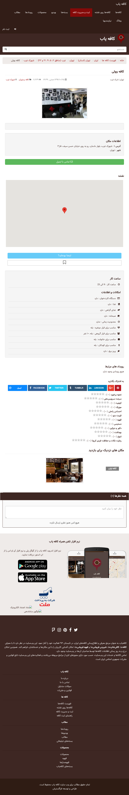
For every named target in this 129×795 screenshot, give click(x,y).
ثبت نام (6, 29)
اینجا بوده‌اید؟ (64, 256)
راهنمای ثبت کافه (64, 716)
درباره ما (64, 678)
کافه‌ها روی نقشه (64, 708)
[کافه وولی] (64, 103)
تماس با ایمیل (63, 162)
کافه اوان (112, 468)
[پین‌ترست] (65, 630)
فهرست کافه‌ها (64, 704)
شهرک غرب (10, 79)
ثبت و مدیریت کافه (64, 712)
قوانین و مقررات (64, 690)
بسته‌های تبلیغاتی (65, 741)
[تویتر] (76, 630)
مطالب (65, 737)
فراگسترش (57, 789)
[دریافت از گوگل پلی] (32, 565)
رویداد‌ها (64, 729)
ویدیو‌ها (64, 733)
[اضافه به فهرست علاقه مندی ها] (64, 262)
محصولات (64, 754)
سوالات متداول (64, 686)
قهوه (64, 758)
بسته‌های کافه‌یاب (64, 766)
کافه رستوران (24, 79)
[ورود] (15, 29)
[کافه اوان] (64, 470)
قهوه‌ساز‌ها (64, 762)
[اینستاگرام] (59, 630)
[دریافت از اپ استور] (32, 577)
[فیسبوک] (70, 630)
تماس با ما (64, 682)
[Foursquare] (53, 630)
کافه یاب (121, 4)
